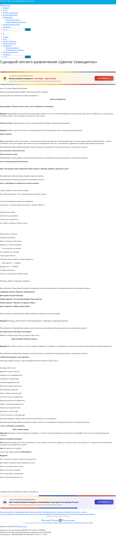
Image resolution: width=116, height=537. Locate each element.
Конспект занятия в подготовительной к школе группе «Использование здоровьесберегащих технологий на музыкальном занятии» (47, 514)
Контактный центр (10, 15)
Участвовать (104, 78)
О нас (5, 10)
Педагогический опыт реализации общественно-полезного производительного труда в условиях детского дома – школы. (43, 512)
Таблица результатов (11, 24)
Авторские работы (13, 20)
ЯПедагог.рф (22, 526)
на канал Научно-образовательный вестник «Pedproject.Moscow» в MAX (67, 523)
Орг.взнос (7, 27)
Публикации (8, 17)
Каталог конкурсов (10, 13)
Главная (6, 8)
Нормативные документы (16, 22)
